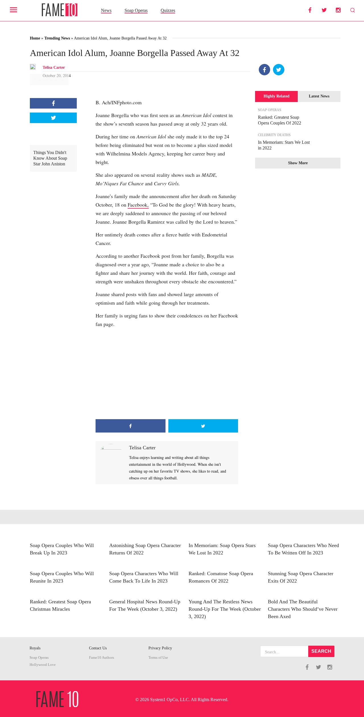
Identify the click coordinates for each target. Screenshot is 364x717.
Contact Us (98, 648)
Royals (35, 648)
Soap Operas (136, 10)
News (106, 10)
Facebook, (138, 204)
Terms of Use (158, 658)
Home (35, 38)
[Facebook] (264, 69)
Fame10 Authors (101, 658)
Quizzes (168, 10)
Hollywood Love (43, 665)
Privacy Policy (160, 648)
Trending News (57, 38)
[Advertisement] (167, 373)
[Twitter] (278, 69)
